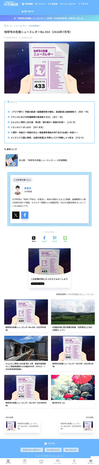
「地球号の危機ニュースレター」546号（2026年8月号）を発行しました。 (50, 18)
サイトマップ (70, 450)
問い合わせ (29, 11)
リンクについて (53, 450)
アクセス (84, 3)
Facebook (25, 220)
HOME (51, 443)
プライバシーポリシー (32, 450)
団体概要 (29, 3)
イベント (41, 3)
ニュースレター (69, 3)
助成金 (54, 3)
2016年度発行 (74, 294)
